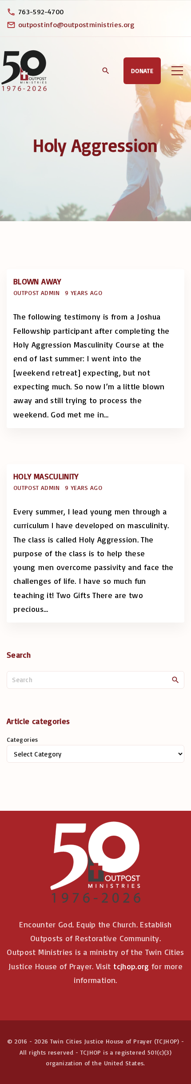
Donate (142, 70)
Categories (22, 739)
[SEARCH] (175, 679)
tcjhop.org (131, 966)
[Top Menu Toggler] (177, 71)
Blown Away (37, 281)
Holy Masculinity (46, 476)
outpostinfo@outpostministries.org (76, 24)
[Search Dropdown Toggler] (105, 71)
